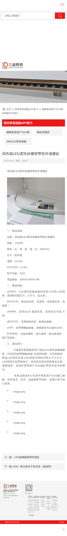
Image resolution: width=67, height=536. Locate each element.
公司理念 (43, 504)
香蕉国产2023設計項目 (48, 503)
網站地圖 (18, 530)
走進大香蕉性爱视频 (42, 497)
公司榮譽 (43, 506)
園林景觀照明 (30, 508)
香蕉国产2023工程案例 (48, 497)
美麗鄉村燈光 (30, 510)
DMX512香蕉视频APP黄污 (16, 142)
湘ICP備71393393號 (14, 522)
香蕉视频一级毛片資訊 (54, 497)
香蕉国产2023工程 (30, 497)
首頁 (8, 109)
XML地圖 (61, 522)
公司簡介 (43, 500)
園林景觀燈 (43, 132)
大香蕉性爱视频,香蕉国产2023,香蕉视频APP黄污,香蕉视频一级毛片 (33, 30)
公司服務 (43, 502)
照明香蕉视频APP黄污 (26, 109)
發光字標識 (30, 512)
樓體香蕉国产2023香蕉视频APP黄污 (18, 133)
